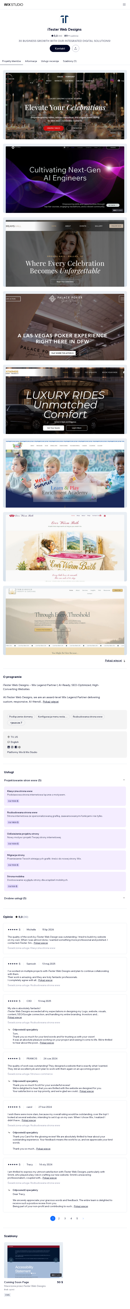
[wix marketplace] (13, 5)
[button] (65, 104)
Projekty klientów (11, 61)
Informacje (31, 61)
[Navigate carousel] (11, 1260)
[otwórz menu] (124, 4)
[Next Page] (83, 1218)
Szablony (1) (70, 61)
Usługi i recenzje (50, 61)
